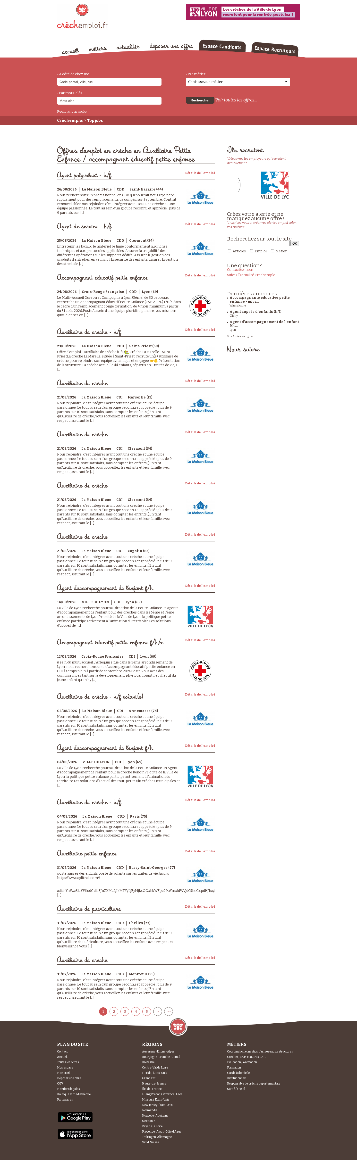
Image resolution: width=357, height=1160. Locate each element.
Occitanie (148, 1121)
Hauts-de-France (154, 1083)
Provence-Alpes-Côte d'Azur (161, 1131)
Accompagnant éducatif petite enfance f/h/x (110, 642)
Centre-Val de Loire (155, 1067)
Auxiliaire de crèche (82, 383)
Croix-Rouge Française (103, 292)
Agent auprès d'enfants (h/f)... (257, 312)
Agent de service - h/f (84, 226)
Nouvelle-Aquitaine (155, 1115)
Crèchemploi (70, 120)
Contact (62, 1051)
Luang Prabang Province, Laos (162, 1094)
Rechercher (200, 100)
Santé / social (236, 1089)
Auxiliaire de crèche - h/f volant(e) (100, 697)
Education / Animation (242, 1062)
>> (168, 1011)
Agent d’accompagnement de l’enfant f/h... (264, 324)
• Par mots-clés (69, 93)
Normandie (149, 1110)
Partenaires (65, 1099)
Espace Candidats (222, 45)
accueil (70, 51)
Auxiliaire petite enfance (87, 853)
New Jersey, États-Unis (157, 1105)
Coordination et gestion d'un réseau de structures (260, 1051)
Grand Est (148, 1078)
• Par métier (195, 74)
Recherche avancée (72, 111)
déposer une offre (172, 46)
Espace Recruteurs (275, 49)
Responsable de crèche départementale (253, 1083)
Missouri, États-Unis (155, 1099)
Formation (234, 1067)
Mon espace (65, 1067)
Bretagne (148, 1062)
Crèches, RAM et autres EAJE (246, 1057)
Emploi (261, 251)
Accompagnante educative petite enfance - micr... (260, 300)
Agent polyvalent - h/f (84, 175)
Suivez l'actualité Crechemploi (251, 275)
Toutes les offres (68, 1062)
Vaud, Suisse (150, 1142)
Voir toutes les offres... (236, 100)
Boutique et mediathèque (74, 1094)
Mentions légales (68, 1089)
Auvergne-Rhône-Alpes (158, 1051)
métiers (98, 49)
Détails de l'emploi (200, 173)
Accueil (62, 1057)
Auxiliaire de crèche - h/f (89, 332)
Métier (281, 251)
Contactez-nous (240, 270)
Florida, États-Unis (154, 1073)
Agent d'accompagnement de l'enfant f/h (105, 588)
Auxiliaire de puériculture (89, 909)
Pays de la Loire (152, 1126)
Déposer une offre (69, 1078)
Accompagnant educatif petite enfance (102, 277)
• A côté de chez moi (73, 74)
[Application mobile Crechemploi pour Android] (75, 1122)
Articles (239, 251)
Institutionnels (236, 1078)
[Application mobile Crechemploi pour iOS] (75, 1138)
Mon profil (63, 1073)
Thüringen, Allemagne (157, 1137)
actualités (128, 47)
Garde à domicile (238, 1073)
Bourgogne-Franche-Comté (161, 1057)
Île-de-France (152, 1089)
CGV (60, 1083)
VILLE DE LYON (95, 602)
